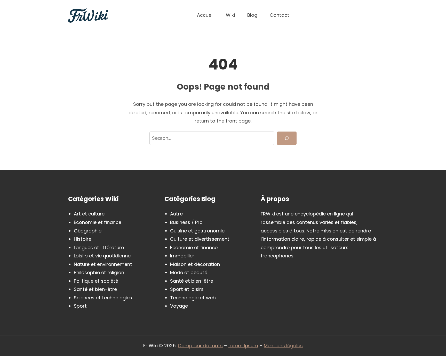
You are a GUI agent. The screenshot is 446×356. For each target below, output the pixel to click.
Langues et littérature (99, 247)
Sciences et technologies (103, 297)
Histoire (82, 239)
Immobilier (182, 256)
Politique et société (96, 281)
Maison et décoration (195, 264)
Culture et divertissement (199, 239)
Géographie (87, 231)
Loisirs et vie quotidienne (102, 256)
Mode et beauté (188, 272)
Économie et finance (97, 222)
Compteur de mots (200, 345)
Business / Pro (186, 222)
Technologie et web (193, 297)
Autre (176, 214)
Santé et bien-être (95, 289)
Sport (80, 306)
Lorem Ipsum (243, 345)
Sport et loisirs (187, 289)
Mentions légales (283, 345)
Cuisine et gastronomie (197, 231)
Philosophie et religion (99, 272)
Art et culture (89, 214)
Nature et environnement (103, 264)
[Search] (287, 138)
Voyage (179, 306)
